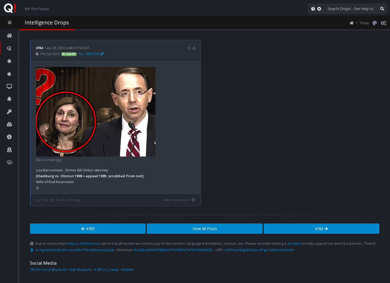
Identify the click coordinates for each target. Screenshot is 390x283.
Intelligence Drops (47, 22)
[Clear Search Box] (320, 8)
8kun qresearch (177, 199)
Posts (364, 22)
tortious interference (83, 243)
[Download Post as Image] (194, 47)
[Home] (352, 22)
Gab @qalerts (80, 269)
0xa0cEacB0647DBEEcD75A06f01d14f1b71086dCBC (173, 249)
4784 (39, 47)
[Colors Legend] (374, 22)
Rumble (128, 269)
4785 (89, 228)
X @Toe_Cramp (106, 269)
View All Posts (205, 228)
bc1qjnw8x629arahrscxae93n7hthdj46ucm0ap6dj (75, 249)
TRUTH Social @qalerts (48, 269)
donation (294, 243)
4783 (319, 228)
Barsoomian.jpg (48, 159)
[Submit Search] (382, 8)
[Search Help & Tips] (312, 8)
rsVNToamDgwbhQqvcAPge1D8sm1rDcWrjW (258, 249)
